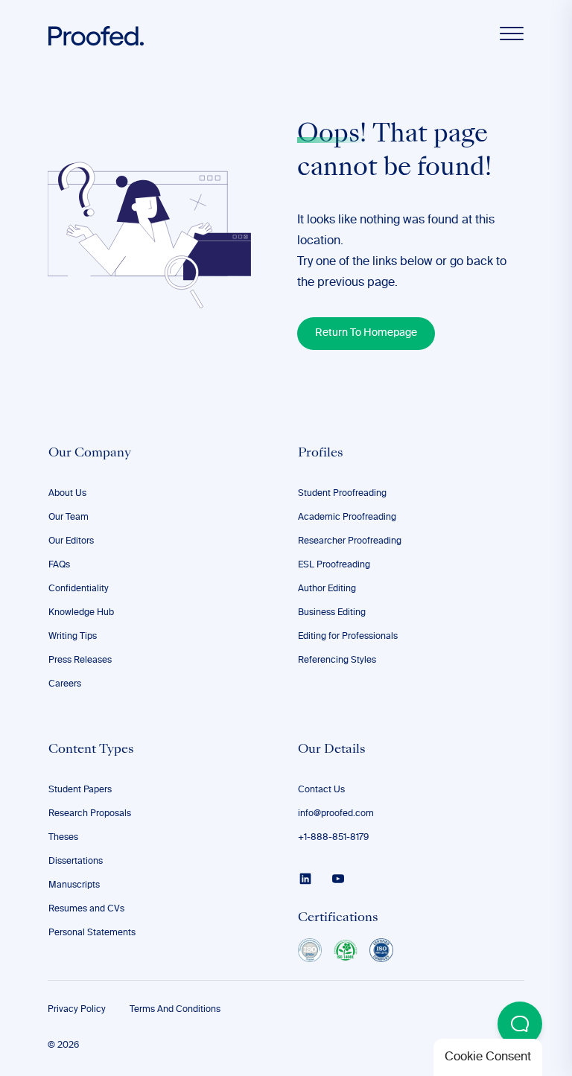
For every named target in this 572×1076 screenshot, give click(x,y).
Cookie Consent (488, 1057)
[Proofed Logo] (96, 36)
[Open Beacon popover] (520, 1024)
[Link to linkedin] (305, 878)
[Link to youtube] (338, 878)
